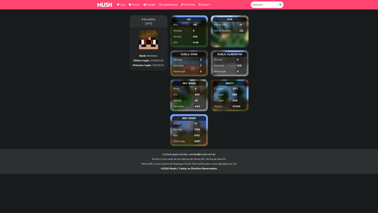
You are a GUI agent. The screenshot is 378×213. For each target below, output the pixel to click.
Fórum (135, 4)
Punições (189, 4)
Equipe (150, 4)
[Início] (104, 4)
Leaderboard (169, 4)
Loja (122, 4)
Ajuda (205, 4)
